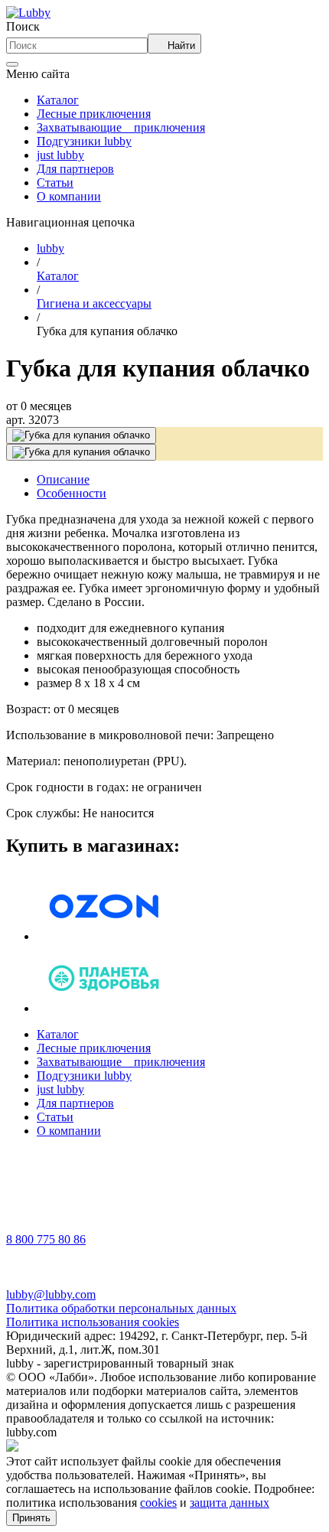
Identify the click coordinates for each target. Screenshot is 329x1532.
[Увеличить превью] (81, 435)
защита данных (229, 1502)
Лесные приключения (94, 113)
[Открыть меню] (12, 64)
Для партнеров (75, 168)
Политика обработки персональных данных (121, 1308)
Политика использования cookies (92, 1321)
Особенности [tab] (71, 493)
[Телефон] (25, 1225)
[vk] (25, 1184)
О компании (69, 196)
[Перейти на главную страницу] (28, 12)
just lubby (60, 154)
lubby (50, 248)
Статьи (55, 182)
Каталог (58, 99)
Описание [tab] (63, 479)
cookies (158, 1502)
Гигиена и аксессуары (94, 303)
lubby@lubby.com (51, 1294)
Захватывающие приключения (121, 127)
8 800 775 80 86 (46, 1239)
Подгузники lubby (84, 141)
